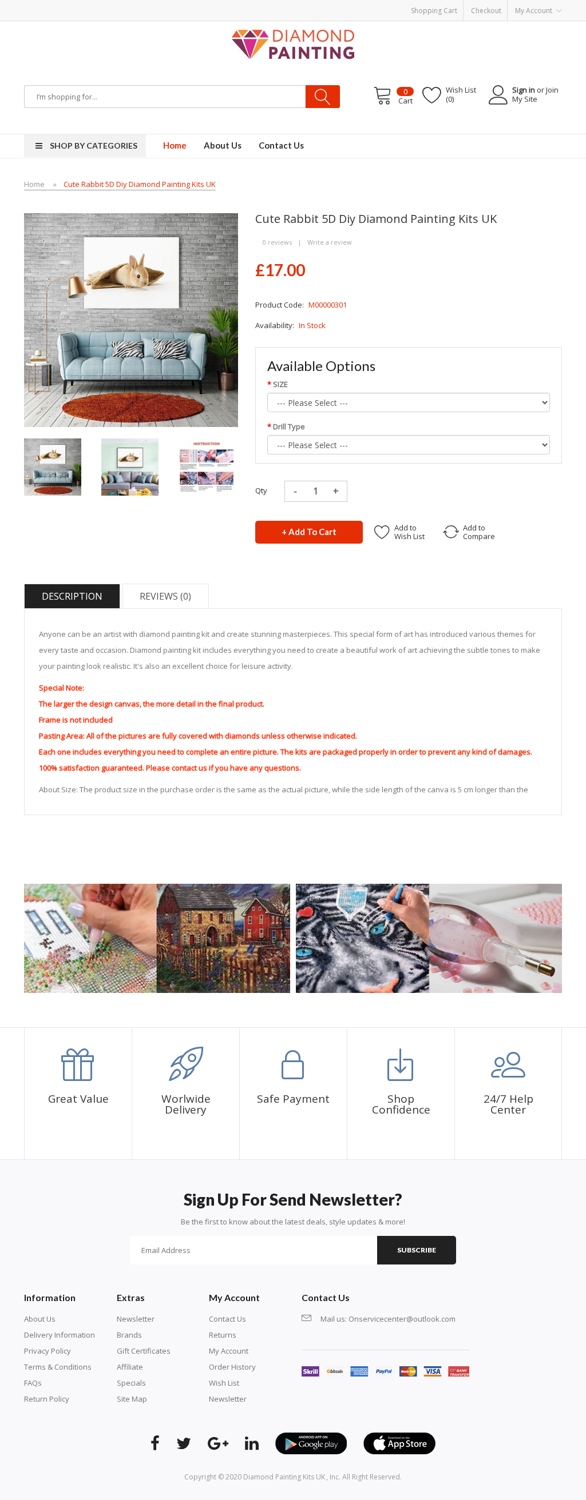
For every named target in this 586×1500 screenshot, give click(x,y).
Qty (261, 490)
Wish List (224, 1383)
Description (72, 596)
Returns (222, 1335)
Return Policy (46, 1399)
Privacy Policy (47, 1351)
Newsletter (136, 1319)
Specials (131, 1383)
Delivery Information (59, 1335)
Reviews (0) (165, 596)
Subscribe (416, 1250)
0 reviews (277, 242)
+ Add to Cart (309, 531)
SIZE (280, 384)
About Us (40, 1319)
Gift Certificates (144, 1351)
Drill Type (289, 426)
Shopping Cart (434, 10)
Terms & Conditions (58, 1367)
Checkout (486, 10)
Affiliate (130, 1367)
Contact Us (227, 1319)
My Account (228, 1351)
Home (34, 184)
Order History (232, 1367)
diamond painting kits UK (284, 1477)
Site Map (132, 1399)
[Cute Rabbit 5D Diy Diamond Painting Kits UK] (52, 466)
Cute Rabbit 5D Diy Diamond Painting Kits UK (140, 184)
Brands (129, 1335)
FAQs (33, 1383)
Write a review (329, 242)
